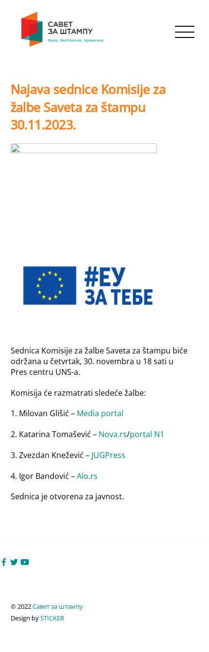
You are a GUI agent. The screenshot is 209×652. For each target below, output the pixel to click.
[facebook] (4, 561)
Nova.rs (113, 434)
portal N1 (147, 434)
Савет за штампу (58, 606)
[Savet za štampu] (63, 44)
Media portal (100, 413)
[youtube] (24, 561)
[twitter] (14, 561)
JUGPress (108, 455)
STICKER (52, 618)
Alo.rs (87, 476)
